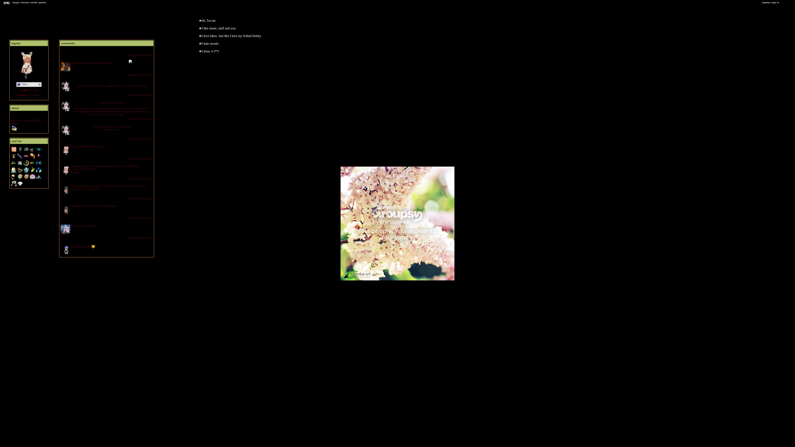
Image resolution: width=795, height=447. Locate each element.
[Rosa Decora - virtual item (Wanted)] (14, 179)
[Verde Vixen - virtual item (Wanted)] (14, 165)
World (34, 2)
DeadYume (67, 238)
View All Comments (71, 49)
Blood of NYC (68, 55)
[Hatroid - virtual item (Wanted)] (26, 151)
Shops (15, 2)
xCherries (67, 138)
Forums (25, 2)
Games (42, 2)
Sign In (775, 2)
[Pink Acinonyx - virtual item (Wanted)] (26, 158)
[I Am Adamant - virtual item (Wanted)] (20, 185)
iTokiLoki (65, 178)
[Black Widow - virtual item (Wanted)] (39, 158)
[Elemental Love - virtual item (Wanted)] (39, 165)
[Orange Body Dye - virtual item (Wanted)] (14, 151)
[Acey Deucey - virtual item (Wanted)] (20, 172)
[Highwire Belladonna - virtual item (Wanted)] (32, 151)
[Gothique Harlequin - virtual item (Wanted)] (39, 151)
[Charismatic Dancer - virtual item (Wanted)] (26, 179)
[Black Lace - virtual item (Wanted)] (20, 151)
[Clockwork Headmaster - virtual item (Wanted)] (32, 165)
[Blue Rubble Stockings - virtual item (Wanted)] (20, 158)
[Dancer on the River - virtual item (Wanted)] (14, 172)
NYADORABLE (68, 218)
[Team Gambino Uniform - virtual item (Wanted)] (26, 172)
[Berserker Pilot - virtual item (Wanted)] (14, 185)
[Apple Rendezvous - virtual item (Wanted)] (32, 172)
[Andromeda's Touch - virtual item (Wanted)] (39, 179)
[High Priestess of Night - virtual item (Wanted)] (26, 165)
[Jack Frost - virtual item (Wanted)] (39, 172)
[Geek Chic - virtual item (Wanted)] (14, 158)
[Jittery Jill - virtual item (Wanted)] (32, 158)
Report (124, 55)
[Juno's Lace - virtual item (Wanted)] (32, 179)
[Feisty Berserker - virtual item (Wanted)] (20, 179)
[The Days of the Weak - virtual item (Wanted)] (20, 165)
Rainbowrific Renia (71, 75)
